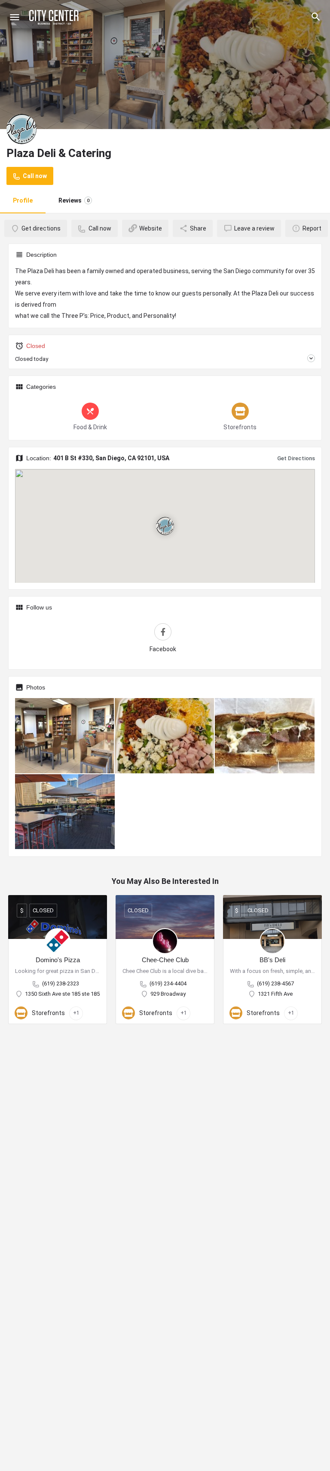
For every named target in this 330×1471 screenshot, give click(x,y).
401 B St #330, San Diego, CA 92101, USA (111, 458)
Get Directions (296, 458)
